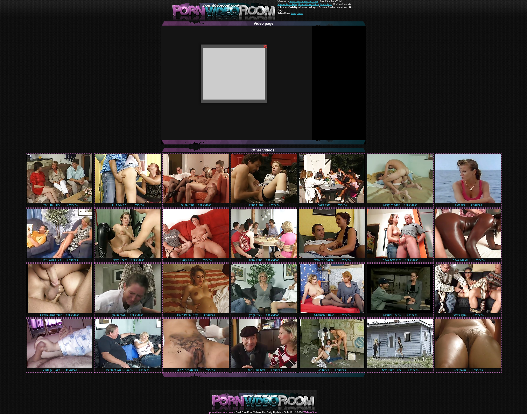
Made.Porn (326, 4)
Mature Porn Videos (308, 4)
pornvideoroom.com (221, 412)
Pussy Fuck (297, 13)
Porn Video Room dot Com (303, 1)
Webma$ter (310, 412)
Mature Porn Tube (287, 4)
